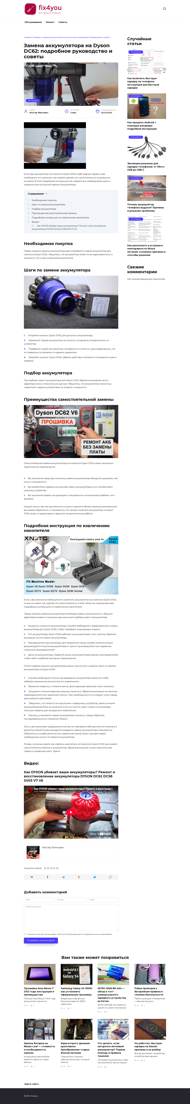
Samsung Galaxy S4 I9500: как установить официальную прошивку (76, 991)
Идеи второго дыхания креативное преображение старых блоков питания (75, 1048)
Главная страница (32, 37)
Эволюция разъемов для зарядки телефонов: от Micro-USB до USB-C (146, 166)
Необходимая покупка (44, 200)
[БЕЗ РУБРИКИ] (146, 73)
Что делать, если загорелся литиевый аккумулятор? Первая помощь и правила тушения (111, 1049)
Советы (62, 22)
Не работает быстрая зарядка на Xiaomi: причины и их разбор (148, 1046)
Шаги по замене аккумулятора (48, 204)
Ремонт (50, 22)
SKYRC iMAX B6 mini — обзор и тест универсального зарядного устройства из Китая (112, 994)
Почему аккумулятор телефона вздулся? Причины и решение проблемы (145, 207)
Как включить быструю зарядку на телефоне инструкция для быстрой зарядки (143, 83)
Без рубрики (33, 101)
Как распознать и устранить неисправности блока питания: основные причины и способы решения (146, 250)
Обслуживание (33, 22)
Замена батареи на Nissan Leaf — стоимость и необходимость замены (39, 1048)
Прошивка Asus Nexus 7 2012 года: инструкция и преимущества (39, 991)
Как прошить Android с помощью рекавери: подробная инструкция (142, 125)
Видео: (35, 222)
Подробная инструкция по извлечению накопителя (60, 217)
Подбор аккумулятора (44, 209)
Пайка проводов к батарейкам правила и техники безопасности (148, 991)
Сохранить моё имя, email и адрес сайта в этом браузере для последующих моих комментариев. (69, 934)
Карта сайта (32, 1084)
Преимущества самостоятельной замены (54, 213)
